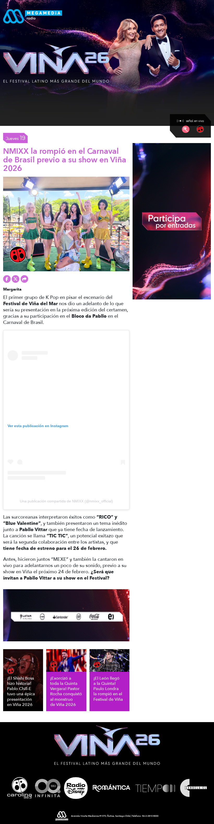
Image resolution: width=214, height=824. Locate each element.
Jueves (15, 137)
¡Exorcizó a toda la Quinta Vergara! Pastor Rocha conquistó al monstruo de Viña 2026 (66, 691)
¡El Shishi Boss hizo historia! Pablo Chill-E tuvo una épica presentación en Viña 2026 (21, 691)
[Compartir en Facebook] (7, 279)
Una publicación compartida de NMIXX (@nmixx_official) (66, 501)
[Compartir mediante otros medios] (24, 279)
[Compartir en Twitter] (15, 279)
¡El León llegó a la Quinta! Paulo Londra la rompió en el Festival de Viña (108, 688)
